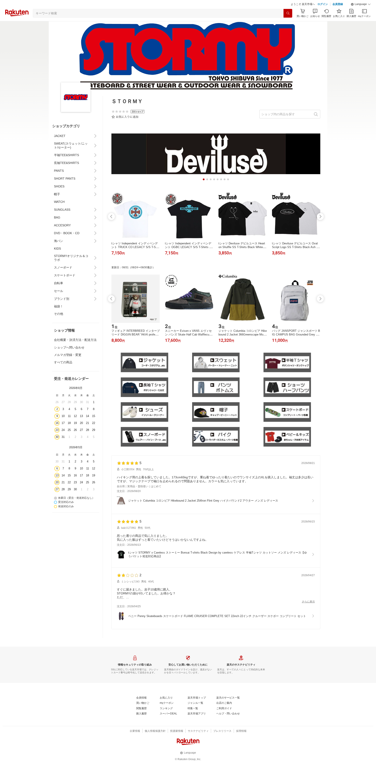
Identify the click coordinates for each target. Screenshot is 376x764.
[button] (361, 4)
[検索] (288, 13)
